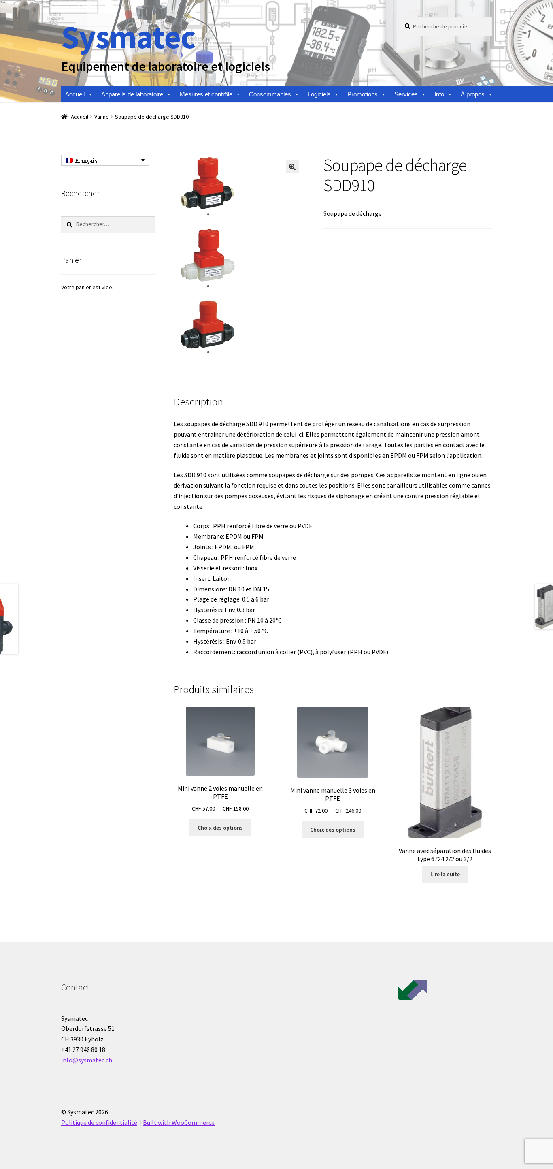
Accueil (75, 94)
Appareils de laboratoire (132, 94)
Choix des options (220, 827)
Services (406, 94)
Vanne (101, 116)
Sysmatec (128, 36)
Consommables (270, 94)
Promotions (362, 94)
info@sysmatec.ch (86, 1060)
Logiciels (319, 94)
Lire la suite (445, 874)
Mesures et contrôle (206, 94)
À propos (473, 94)
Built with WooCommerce (179, 1122)
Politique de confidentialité (99, 1122)
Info (439, 94)
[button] (292, 166)
